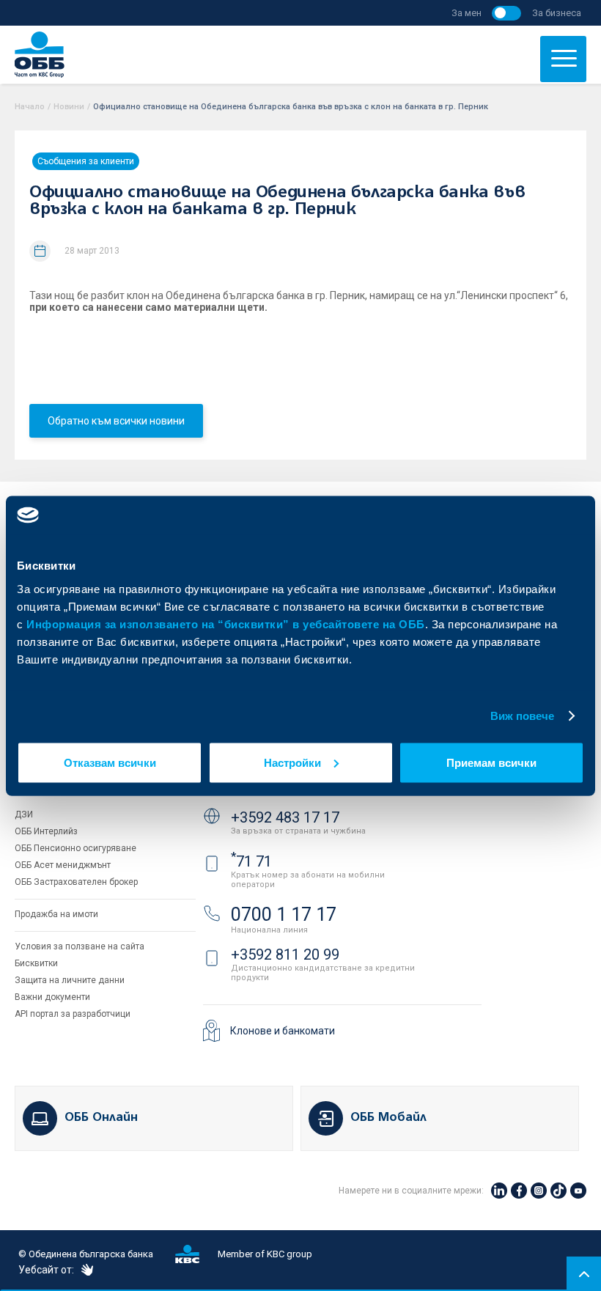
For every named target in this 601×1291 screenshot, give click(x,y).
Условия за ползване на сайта (79, 946)
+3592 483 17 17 (285, 817)
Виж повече (522, 716)
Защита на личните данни (70, 980)
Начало (30, 106)
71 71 (251, 861)
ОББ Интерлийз (46, 831)
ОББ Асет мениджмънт (63, 865)
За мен (466, 12)
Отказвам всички (110, 762)
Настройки (292, 762)
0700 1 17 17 (283, 914)
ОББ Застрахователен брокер (76, 882)
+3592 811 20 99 (285, 954)
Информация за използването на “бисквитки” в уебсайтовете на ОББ (225, 623)
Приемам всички (491, 762)
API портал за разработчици (72, 1014)
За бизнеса (556, 12)
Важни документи (52, 997)
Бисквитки (36, 963)
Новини (69, 106)
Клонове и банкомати (282, 1031)
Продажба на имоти (56, 914)
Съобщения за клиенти (85, 161)
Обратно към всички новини (116, 421)
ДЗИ (24, 814)
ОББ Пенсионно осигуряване (75, 848)
